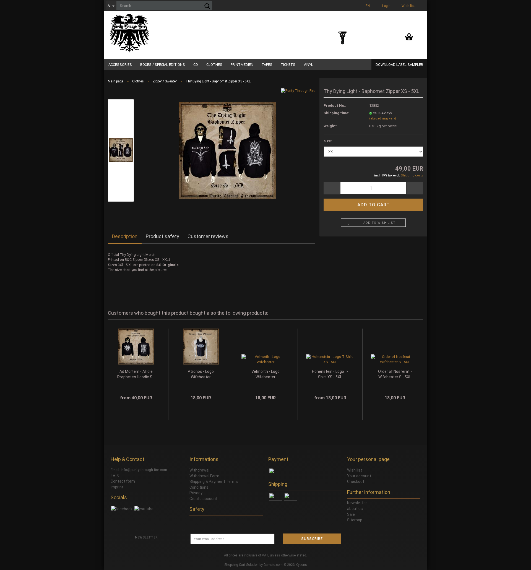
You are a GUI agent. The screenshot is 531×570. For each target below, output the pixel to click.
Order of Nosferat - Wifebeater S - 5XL (395, 374)
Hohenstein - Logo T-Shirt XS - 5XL (330, 374)
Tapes (267, 65)
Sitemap (354, 520)
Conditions (199, 487)
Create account (203, 498)
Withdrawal (199, 470)
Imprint (117, 487)
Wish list (407, 6)
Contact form (123, 481)
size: (328, 141)
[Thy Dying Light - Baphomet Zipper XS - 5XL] (227, 150)
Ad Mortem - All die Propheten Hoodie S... (136, 374)
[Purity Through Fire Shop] (150, 30)
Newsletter (357, 503)
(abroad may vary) (382, 118)
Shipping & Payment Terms (213, 481)
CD (195, 65)
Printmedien (242, 65)
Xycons (301, 565)
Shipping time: (336, 113)
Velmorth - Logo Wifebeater (265, 374)
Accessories (120, 65)
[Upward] (515, 561)
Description (124, 236)
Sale (351, 514)
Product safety (162, 236)
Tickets (288, 65)
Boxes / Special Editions (162, 65)
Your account (359, 476)
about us (355, 508)
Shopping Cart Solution (241, 565)
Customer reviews (208, 236)
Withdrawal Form (204, 476)
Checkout (355, 481)
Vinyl (308, 65)
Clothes (214, 65)
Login (386, 6)
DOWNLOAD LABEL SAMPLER (399, 65)
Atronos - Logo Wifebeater (201, 374)
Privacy (195, 493)
